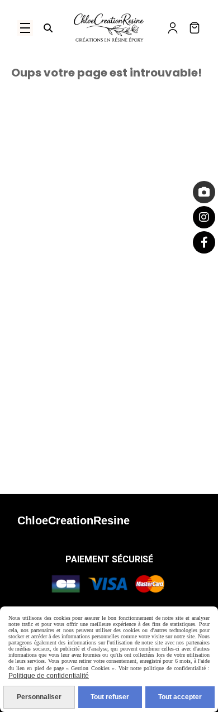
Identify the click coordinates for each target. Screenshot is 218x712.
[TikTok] (204, 192)
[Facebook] (204, 242)
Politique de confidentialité (48, 676)
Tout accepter (180, 697)
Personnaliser (39, 697)
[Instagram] (204, 217)
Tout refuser (110, 697)
